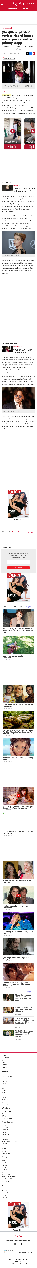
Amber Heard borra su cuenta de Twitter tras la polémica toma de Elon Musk (23, 350)
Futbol (4, 1124)
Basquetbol (5, 1129)
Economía (5, 1143)
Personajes (5, 1078)
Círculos (4, 1060)
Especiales (5, 1104)
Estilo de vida (6, 1094)
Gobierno (5, 1159)
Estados (4, 1165)
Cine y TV (4, 1115)
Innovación (5, 1195)
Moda (3, 1062)
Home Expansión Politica (9, 1141)
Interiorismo (6, 1181)
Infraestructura (7, 1178)
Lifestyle (4, 1132)
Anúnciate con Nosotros (18, 1264)
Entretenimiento (7, 1111)
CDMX (3, 1164)
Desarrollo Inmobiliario (9, 1176)
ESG (3, 1185)
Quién (4, 1055)
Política (4, 1157)
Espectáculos (12, 9)
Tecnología (5, 1146)
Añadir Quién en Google (9, 58)
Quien (15, 1244)
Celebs (4, 1092)
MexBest (5, 1071)
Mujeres (5, 1097)
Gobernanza (6, 1190)
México (4, 1160)
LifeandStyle (6, 1153)
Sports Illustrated (8, 1122)
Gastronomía (6, 1073)
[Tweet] (27, 53)
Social (4, 1188)
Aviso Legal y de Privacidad (18, 1259)
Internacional (6, 1145)
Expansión (5, 1138)
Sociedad (4, 1169)
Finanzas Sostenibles (8, 1194)
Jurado (4, 1083)
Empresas (5, 1139)
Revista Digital (31, 3)
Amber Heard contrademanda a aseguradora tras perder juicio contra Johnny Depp (24, 189)
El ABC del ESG (6, 1197)
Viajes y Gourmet (7, 1066)
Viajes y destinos (7, 1076)
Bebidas (4, 1074)
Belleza (4, 1064)
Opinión (4, 1102)
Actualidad (5, 1099)
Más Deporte (6, 1131)
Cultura (4, 1067)
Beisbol (4, 1125)
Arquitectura (6, 1179)
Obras (4, 1148)
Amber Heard (6, 95)
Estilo (4, 1110)
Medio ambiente (6, 1187)
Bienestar (5, 1080)
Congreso (5, 1162)
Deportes (5, 1113)
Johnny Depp (29, 532)
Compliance (18, 1261)
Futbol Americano (7, 1127)
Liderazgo (5, 1101)
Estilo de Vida (6, 1081)
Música (4, 1116)
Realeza (26, 9)
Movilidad (5, 1192)
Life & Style (6, 1108)
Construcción (6, 1174)
